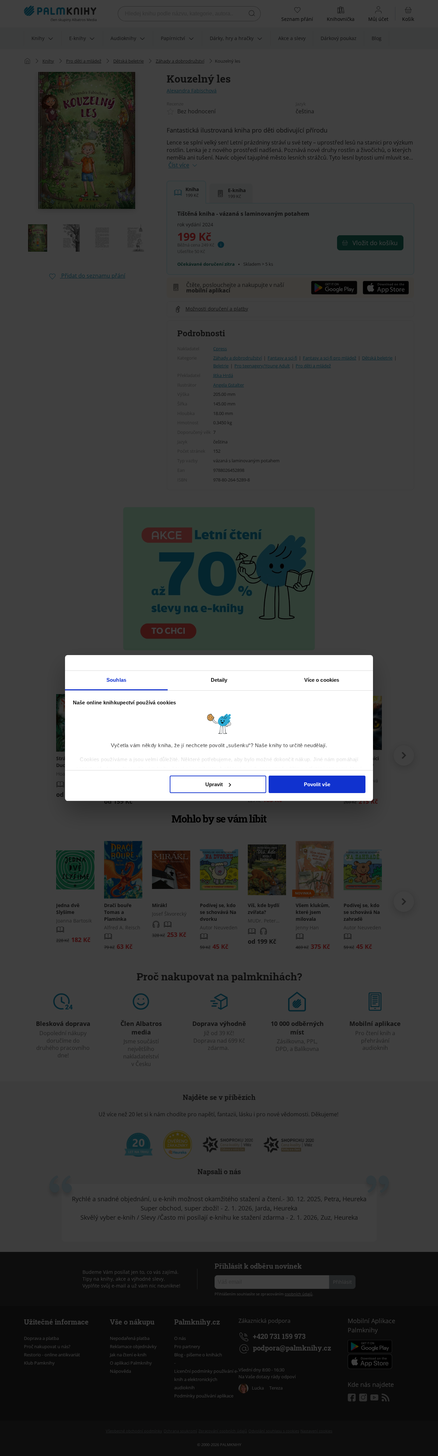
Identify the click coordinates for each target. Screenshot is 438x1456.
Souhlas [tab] (116, 680)
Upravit (214, 784)
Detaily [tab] (219, 680)
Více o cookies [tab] (321, 680)
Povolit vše (317, 784)
